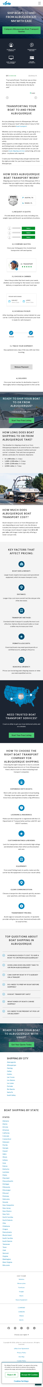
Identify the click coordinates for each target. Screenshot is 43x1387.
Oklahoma (6, 1226)
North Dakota (7, 1220)
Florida (5, 1145)
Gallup (9, 1071)
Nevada (5, 1202)
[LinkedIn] (34, 1328)
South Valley (11, 1095)
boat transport (21, 126)
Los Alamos (11, 1080)
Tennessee (6, 1244)
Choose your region (20, 1335)
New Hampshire (8, 1205)
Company (21, 1307)
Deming (9, 1068)
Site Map (21, 1357)
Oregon (5, 1229)
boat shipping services (17, 151)
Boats (22, 1296)
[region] (22, 1373)
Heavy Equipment (21, 1300)
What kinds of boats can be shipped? (21, 1003)
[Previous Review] (7, 97)
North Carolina (7, 1217)
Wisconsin (6, 1265)
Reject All (11, 1375)
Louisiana (5, 1172)
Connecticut (6, 1139)
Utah (4, 1250)
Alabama (5, 1121)
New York (6, 1214)
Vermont (5, 1253)
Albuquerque (11, 1065)
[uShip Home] (7, 3)
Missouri (5, 1193)
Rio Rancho (11, 1089)
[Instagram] (15, 1328)
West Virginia (7, 1262)
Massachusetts (7, 1181)
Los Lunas (10, 1083)
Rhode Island (7, 1235)
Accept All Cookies (29, 1375)
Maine (4, 1175)
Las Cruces (11, 1077)
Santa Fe (10, 1092)
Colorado (5, 1136)
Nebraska (6, 1199)
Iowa (4, 1163)
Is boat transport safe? (19, 994)
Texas (4, 1247)
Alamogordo (11, 1062)
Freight (21, 1291)
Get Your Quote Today (21, 1044)
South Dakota (7, 1241)
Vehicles (21, 1279)
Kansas (5, 1166)
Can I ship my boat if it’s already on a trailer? (23, 976)
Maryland (5, 1178)
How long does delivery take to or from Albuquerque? (23, 966)
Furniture (21, 1287)
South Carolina (7, 1238)
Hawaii (5, 1151)
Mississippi (6, 1190)
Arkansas (5, 1130)
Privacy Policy (21, 1352)
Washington (6, 1259)
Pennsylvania (7, 1232)
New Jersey (6, 1208)
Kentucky (5, 1169)
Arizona (5, 1127)
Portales (10, 1086)
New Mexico (7, 1211)
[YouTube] (28, 1328)
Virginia (5, 1256)
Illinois (4, 1157)
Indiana (5, 1160)
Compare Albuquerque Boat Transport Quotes (21, 30)
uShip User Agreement (21, 1348)
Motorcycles (21, 1283)
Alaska (4, 1124)
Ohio (4, 1223)
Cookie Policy (21, 1361)
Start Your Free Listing (21, 420)
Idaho (4, 1154)
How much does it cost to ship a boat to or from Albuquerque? (23, 956)
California (6, 1133)
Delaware (5, 1142)
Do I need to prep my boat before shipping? (23, 985)
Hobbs (9, 1074)
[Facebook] (8, 1328)
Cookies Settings (21, 1381)
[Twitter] (21, 1328)
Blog (22, 1320)
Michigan (5, 1184)
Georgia (5, 1148)
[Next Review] (36, 97)
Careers (21, 1312)
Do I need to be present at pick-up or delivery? (24, 1012)
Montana (5, 1196)
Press (21, 1316)
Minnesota (6, 1187)
